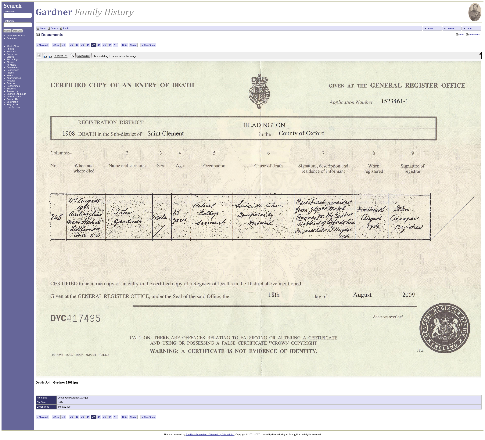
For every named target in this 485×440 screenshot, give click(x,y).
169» (124, 45)
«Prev (56, 45)
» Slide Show (148, 45)
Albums (10, 62)
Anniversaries (14, 78)
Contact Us (12, 99)
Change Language (16, 94)
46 (88, 45)
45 (82, 45)
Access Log (13, 91)
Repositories (13, 86)
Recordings (13, 59)
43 (71, 45)
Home (43, 28)
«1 (63, 45)
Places (10, 72)
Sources (11, 83)
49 (104, 45)
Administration (14, 96)
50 (110, 45)
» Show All (42, 45)
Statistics (11, 88)
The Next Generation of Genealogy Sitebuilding (210, 434)
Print (461, 34)
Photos (10, 49)
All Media (11, 64)
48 (99, 45)
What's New (13, 46)
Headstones (13, 70)
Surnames (12, 38)
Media (451, 28)
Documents (12, 54)
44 (77, 45)
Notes (10, 75)
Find (430, 28)
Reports (11, 80)
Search (54, 28)
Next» (133, 45)
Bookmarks (12, 102)
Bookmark (474, 34)
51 (115, 45)
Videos (10, 57)
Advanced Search (16, 35)
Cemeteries (13, 67)
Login (66, 28)
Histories (11, 51)
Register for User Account (13, 106)
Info (470, 28)
